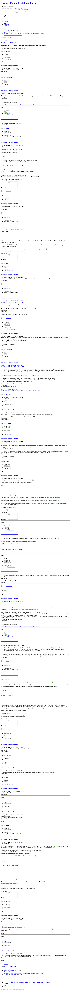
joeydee (8, 51)
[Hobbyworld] (10, 530)
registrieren (22, 8)
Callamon (8, 318)
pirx (38, 33)
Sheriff (41, 33)
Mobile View (32, 982)
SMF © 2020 (14, 982)
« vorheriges (4, 37)
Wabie (7, 128)
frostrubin (8, 191)
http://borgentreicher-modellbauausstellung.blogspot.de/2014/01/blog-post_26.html (20, 104)
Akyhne (14, 981)
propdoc (8, 394)
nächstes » (9, 37)
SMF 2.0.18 (7, 982)
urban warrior (9, 284)
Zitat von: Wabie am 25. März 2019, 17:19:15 (12, 302)
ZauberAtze (9, 77)
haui (7, 107)
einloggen (15, 8)
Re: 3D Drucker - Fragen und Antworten (9, 65)
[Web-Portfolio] (11, 329)
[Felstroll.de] (10, 114)
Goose (7, 523)
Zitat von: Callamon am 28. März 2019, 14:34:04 (12, 366)
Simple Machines (23, 982)
